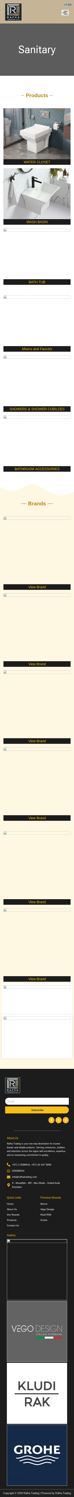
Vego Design (47, 1209)
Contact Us (13, 1225)
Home (10, 1203)
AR (65, 4)
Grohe (43, 1220)
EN (69, 4)
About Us (12, 1209)
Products (12, 1220)
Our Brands (13, 1214)
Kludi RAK (45, 1214)
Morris (43, 1203)
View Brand (37, 587)
